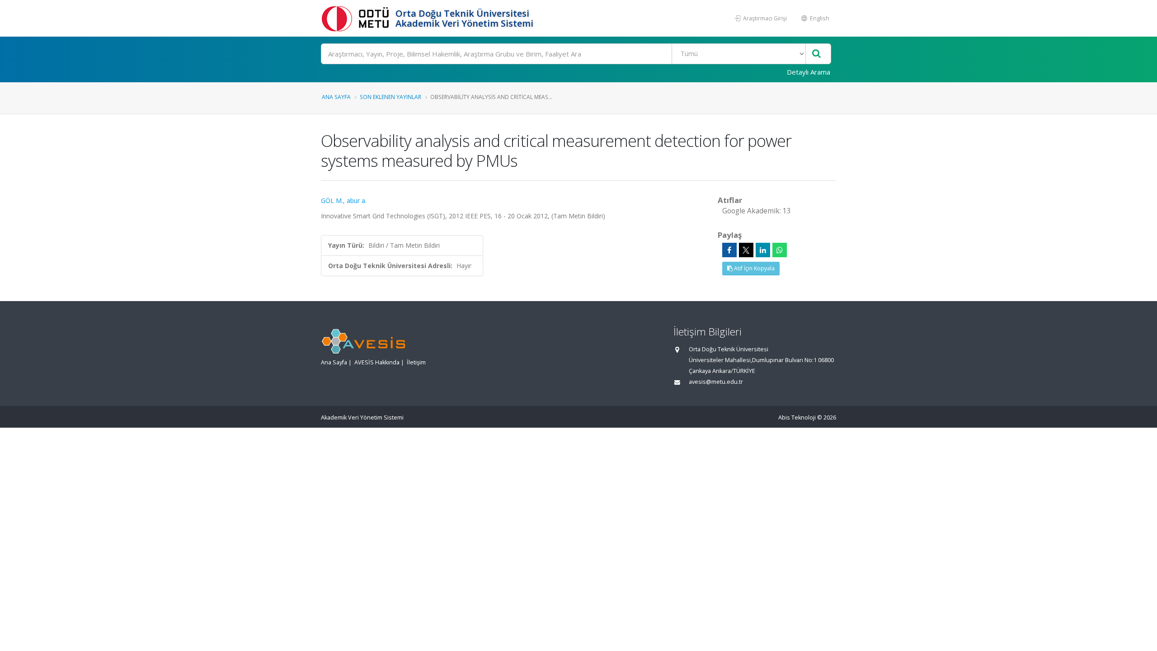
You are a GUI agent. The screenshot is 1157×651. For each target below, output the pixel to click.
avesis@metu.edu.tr (716, 382)
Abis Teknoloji (797, 417)
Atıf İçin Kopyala (754, 268)
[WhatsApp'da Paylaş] (779, 250)
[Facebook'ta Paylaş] (729, 250)
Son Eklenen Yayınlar (390, 96)
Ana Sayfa (336, 96)
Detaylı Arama (808, 71)
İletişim (416, 362)
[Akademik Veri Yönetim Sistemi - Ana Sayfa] (357, 18)
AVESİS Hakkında (377, 362)
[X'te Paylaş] (746, 250)
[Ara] (816, 54)
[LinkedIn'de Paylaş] (763, 250)
